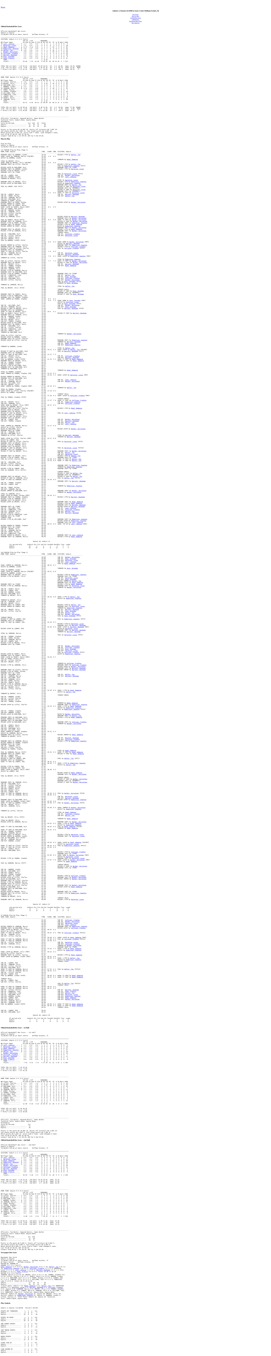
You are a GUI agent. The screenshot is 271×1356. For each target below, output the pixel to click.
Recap (3, 7)
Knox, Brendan (8, 56)
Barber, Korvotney (10, 52)
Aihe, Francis (8, 58)
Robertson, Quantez (11, 48)
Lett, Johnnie (8, 44)
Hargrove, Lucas (9, 45)
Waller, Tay (8, 50)
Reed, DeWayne (8, 47)
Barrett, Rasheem (10, 55)
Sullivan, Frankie (10, 53)
